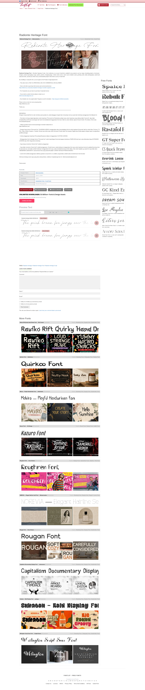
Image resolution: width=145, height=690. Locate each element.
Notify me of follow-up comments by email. (31, 301)
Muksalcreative (43, 495)
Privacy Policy (68, 683)
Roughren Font (23, 460)
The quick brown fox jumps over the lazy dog (60, 223)
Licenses (55, 683)
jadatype (37, 599)
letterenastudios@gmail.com (26, 95)
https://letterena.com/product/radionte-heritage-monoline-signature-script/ (37, 87)
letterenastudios (36, 39)
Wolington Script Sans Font (26, 633)
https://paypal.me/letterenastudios (60, 99)
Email (21, 296)
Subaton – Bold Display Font (26, 599)
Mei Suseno (41, 322)
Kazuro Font (23, 426)
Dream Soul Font (113, 200)
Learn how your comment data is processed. (50, 310)
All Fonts (89, 683)
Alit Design (29, 426)
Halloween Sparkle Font (113, 179)
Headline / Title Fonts (95, 460)
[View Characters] (96, 223)
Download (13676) (27, 189)
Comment (21, 274)
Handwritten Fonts (89, 39)
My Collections (43, 1)
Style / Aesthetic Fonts (30, 8)
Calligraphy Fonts (88, 357)
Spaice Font (113, 87)
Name (21, 291)
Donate (69, 189)
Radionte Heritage (27, 265)
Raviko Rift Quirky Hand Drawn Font (28, 322)
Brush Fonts (83, 426)
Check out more (41, 189)
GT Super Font (113, 139)
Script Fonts (40, 8)
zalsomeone (42, 564)
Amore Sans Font (113, 232)
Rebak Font (113, 97)
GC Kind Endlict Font (113, 190)
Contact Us (48, 683)
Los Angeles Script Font (113, 210)
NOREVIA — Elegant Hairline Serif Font (29, 495)
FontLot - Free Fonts (72, 675)
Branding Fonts (80, 322)
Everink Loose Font (113, 158)
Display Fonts (87, 322)
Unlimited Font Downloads (76, 5)
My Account (33, 1)
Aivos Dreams (31, 460)
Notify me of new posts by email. (29, 304)
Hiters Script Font (113, 221)
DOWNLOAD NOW (26, 200)
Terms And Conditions (79, 683)
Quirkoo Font (23, 357)
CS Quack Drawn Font (113, 149)
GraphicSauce (37, 633)
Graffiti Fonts (97, 426)
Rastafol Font (113, 130)
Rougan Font (23, 529)
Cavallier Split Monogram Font (113, 107)
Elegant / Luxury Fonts (94, 495)
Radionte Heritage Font (25, 39)
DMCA (61, 683)
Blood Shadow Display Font (113, 118)
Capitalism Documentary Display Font (28, 564)
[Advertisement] (72, 20)
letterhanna (30, 357)
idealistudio (40, 391)
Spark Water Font (113, 168)
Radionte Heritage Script (51, 265)
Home (21, 8)
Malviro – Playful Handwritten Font (28, 391)
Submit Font (96, 683)
